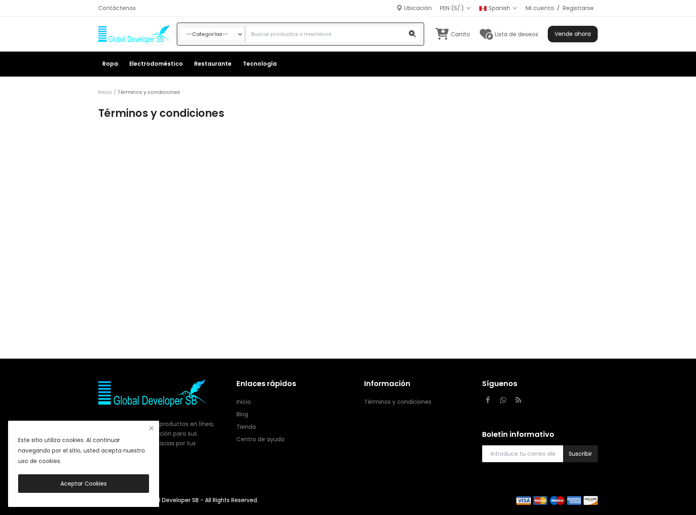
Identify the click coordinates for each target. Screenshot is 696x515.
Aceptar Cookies (83, 484)
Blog (242, 414)
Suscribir (580, 454)
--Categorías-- (207, 34)
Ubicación (417, 8)
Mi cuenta (540, 8)
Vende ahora (573, 34)
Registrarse (578, 8)
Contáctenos (117, 8)
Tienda (246, 427)
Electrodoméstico (156, 64)
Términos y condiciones (397, 402)
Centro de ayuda (260, 439)
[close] (151, 428)
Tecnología (260, 64)
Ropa (110, 64)
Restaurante (213, 64)
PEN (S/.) (453, 8)
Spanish (500, 8)
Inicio (105, 92)
